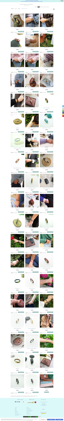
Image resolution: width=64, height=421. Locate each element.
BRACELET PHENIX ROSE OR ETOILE (17, 268)
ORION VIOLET (32, 388)
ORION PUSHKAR (47, 27)
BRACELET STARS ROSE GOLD (17, 328)
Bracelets (16, 410)
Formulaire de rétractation (29, 411)
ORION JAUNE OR (46, 348)
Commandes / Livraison (28, 409)
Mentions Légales (28, 413)
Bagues (15, 409)
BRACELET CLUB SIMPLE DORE (32, 328)
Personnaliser (42, 419)
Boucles (16, 408)
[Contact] (63, 108)
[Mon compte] (63, 109)
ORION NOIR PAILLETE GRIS (17, 388)
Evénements (27, 407)
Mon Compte (27, 412)
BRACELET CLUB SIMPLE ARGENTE (46, 328)
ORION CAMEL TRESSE (17, 27)
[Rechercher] (53, 9)
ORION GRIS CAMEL (17, 208)
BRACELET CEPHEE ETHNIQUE (17, 248)
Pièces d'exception (17, 415)
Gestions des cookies (28, 414)
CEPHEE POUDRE (47, 368)
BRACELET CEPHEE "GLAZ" (32, 368)
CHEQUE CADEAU (46, 388)
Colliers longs (16, 413)
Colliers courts (16, 411)
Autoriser (29, 416)
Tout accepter (59, 419)
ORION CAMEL (17, 368)
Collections (16, 407)
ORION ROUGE (32, 208)
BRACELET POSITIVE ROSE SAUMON (17, 348)
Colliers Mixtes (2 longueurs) (18, 414)
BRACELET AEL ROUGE (32, 288)
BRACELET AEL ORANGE (17, 308)
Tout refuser (51, 419)
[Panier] (63, 111)
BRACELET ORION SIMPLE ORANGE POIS (32, 308)
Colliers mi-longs (16, 412)
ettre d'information (28, 408)
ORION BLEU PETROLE (32, 248)
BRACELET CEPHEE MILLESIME (46, 248)
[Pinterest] (63, 116)
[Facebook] (63, 113)
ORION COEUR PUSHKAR (32, 27)
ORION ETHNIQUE (46, 228)
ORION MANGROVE (17, 228)
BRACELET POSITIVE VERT (46, 308)
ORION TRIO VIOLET (46, 208)
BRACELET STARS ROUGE (32, 268)
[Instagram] (63, 114)
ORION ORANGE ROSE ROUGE (46, 268)
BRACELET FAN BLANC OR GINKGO (46, 288)
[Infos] (63, 106)
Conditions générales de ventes (29, 410)
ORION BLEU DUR (17, 288)
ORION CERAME (32, 228)
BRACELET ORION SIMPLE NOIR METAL (32, 348)
